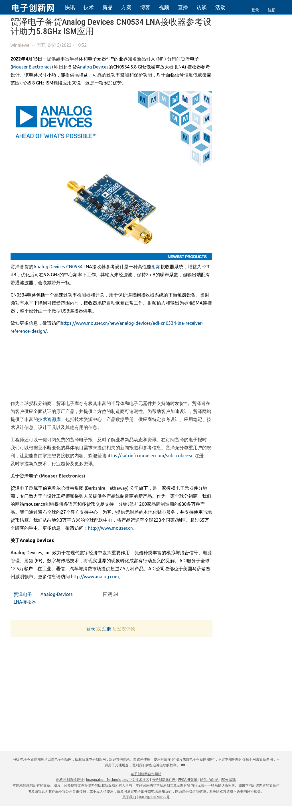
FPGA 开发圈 (188, 779)
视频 (164, 7)
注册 (272, 10)
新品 (107, 7)
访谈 (201, 7)
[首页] (36, 7)
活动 (220, 7)
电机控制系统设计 (70, 779)
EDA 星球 (228, 779)
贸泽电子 (22, 594)
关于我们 (129, 797)
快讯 (70, 7)
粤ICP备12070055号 (154, 797)
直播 (183, 7)
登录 (255, 10)
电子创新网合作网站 (146, 774)
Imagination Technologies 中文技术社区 (117, 779)
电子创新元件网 (164, 779)
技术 (89, 7)
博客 (145, 7)
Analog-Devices (56, 594)
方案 (126, 7)
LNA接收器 (24, 601)
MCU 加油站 (209, 779)
